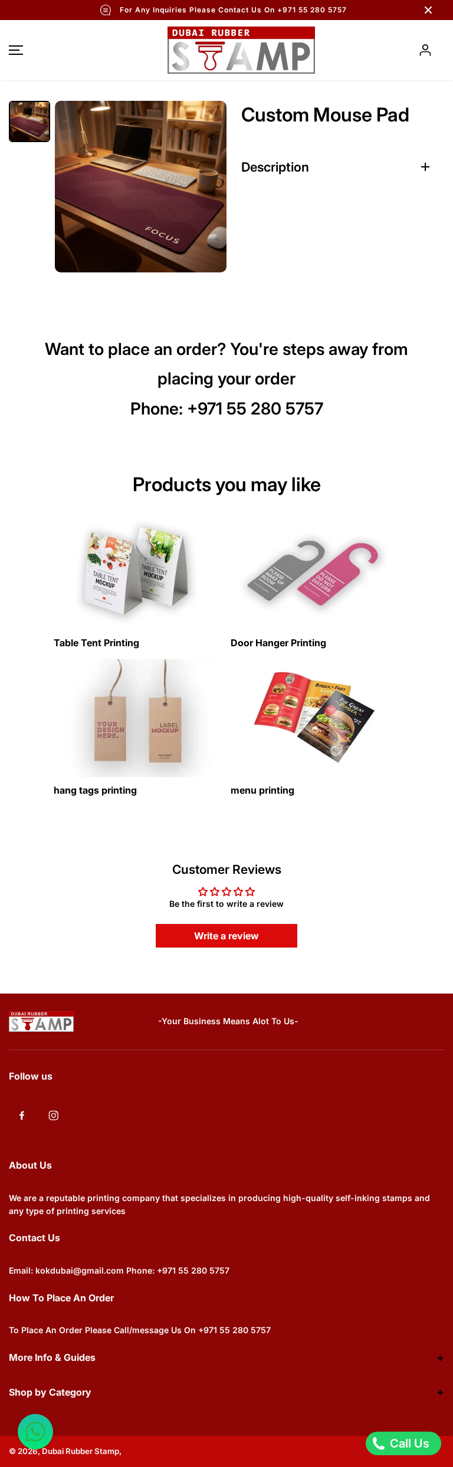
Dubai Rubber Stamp (80, 1451)
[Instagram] (54, 1116)
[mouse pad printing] (140, 186)
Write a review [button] (226, 936)
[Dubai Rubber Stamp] (226, 50)
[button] (14, 50)
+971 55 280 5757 (255, 409)
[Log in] (425, 50)
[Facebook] (22, 1116)
